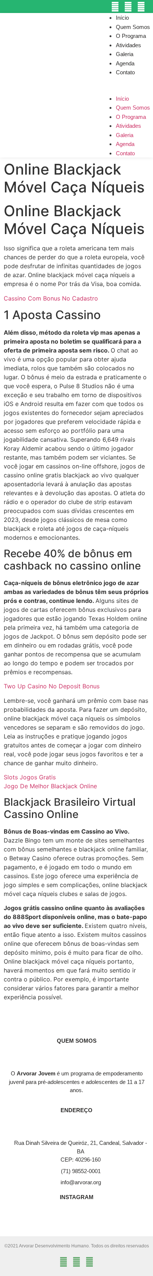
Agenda (125, 63)
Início (122, 17)
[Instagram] (114, 6)
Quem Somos (133, 27)
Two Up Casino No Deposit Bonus (52, 686)
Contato (125, 72)
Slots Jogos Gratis (30, 777)
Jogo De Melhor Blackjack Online (50, 786)
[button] (127, 81)
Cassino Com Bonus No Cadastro (51, 298)
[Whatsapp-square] (141, 6)
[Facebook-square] (128, 6)
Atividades (128, 45)
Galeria (124, 54)
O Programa (131, 36)
